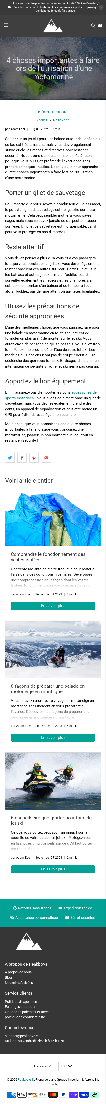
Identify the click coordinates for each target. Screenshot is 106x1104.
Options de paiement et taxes (27, 1012)
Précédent (45, 112)
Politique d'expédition (21, 1002)
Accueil (42, 120)
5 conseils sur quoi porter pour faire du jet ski (51, 820)
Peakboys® (26, 1079)
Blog (8, 977)
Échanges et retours (20, 1007)
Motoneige (61, 120)
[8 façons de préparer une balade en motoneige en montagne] (53, 649)
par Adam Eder (15, 129)
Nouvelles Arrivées (19, 983)
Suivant (62, 112)
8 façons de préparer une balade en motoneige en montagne (48, 688)
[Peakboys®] (53, 25)
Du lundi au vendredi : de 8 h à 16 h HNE (35, 1041)
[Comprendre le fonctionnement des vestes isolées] (53, 517)
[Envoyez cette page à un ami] (46, 458)
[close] (101, 7)
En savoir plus (53, 605)
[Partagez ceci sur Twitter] (10, 458)
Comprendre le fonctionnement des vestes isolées (48, 557)
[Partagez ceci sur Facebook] (22, 458)
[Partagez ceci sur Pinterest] (34, 458)
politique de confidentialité (25, 1017)
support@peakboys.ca (22, 1036)
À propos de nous (18, 972)
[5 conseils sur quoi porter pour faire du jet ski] (53, 781)
